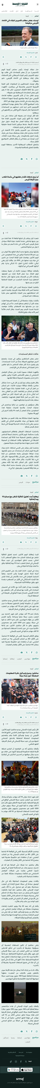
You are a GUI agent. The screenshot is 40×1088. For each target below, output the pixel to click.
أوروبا (27, 14)
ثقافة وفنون (4, 9)
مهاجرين (27, 657)
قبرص (21, 481)
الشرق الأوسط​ (28, 9)
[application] (20, 929)
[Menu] (38, 3)
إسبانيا (5, 657)
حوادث (28, 481)
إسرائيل (5, 1036)
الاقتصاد (11, 9)
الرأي (17, 9)
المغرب (19, 657)
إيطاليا (12, 657)
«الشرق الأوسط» (31, 51)
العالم (22, 9)
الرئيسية (37, 9)
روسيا (13, 1036)
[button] (20, 930)
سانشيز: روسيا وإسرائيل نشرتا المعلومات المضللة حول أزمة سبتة (22, 673)
